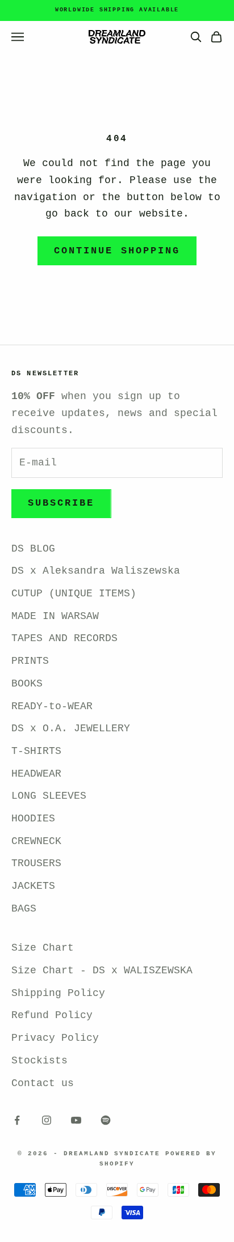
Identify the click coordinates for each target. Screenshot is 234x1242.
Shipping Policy (58, 993)
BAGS (23, 908)
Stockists (39, 1060)
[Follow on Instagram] (46, 1120)
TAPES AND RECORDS (64, 638)
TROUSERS (36, 863)
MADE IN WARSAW (55, 616)
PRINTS (30, 661)
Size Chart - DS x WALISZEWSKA (102, 970)
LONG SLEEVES (48, 796)
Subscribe (61, 503)
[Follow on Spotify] (105, 1120)
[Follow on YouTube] (76, 1120)
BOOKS (27, 683)
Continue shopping (117, 250)
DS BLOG (33, 548)
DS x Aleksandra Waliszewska (95, 571)
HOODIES (33, 818)
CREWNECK (36, 841)
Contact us (42, 1083)
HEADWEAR (36, 773)
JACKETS (33, 886)
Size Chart (42, 947)
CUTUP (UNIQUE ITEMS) (73, 593)
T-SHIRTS (36, 751)
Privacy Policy (55, 1038)
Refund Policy (52, 1015)
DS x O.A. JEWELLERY (70, 728)
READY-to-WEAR (52, 706)
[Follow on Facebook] (17, 1120)
